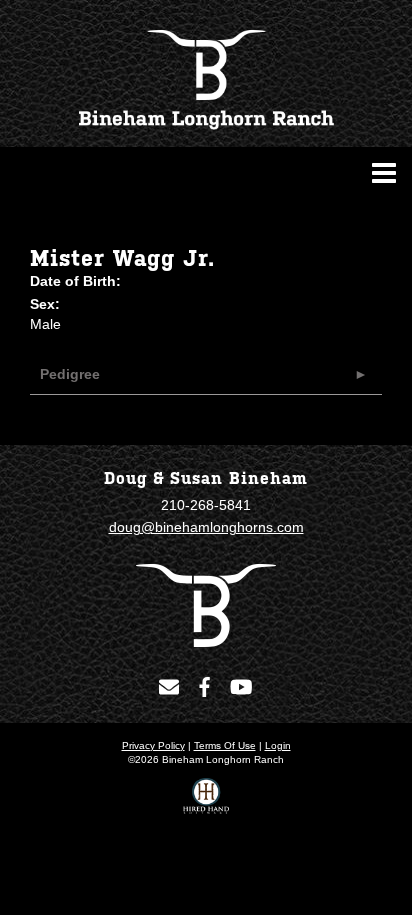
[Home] (206, 604)
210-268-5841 (206, 505)
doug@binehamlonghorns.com (206, 527)
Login (278, 745)
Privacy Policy (153, 745)
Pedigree (70, 374)
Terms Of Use (225, 745)
